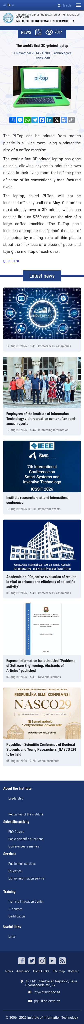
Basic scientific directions (25, 839)
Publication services (22, 864)
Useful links (12, 927)
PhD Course (16, 832)
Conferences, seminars (24, 846)
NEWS (26, 32)
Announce (23, 971)
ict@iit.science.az (47, 992)
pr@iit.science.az (47, 1001)
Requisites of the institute (25, 814)
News (9, 971)
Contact (73, 971)
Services (9, 854)
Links (11, 936)
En (9, 5)
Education (15, 871)
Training (9, 892)
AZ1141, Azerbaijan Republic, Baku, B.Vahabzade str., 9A (51, 983)
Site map (59, 971)
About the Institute (17, 789)
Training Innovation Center (26, 901)
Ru (12, 5)
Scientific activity (16, 822)
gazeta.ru (11, 260)
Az (5, 5)
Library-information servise (26, 878)
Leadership (15, 798)
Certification (16, 916)
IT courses (15, 909)
